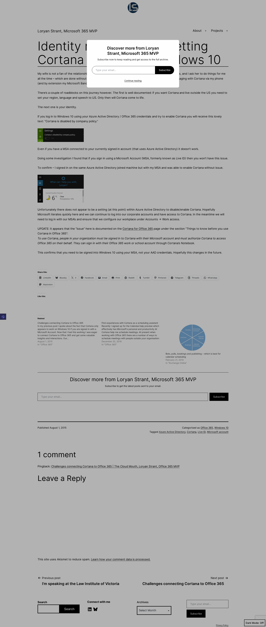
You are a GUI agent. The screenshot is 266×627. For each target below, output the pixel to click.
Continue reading (133, 80)
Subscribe (164, 70)
